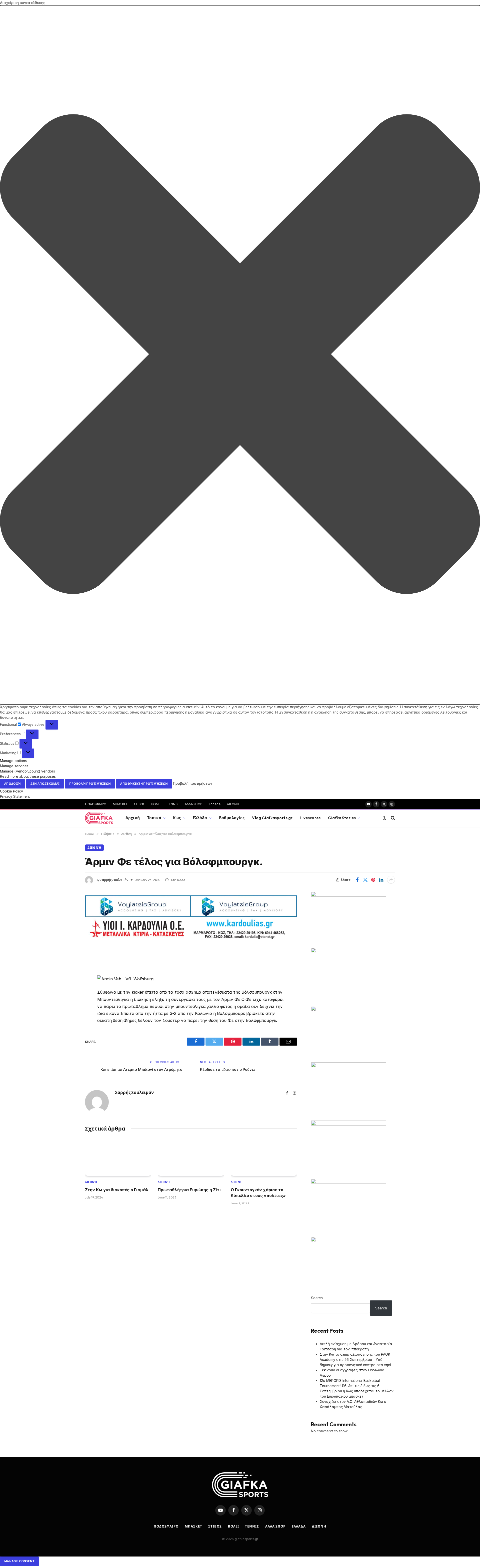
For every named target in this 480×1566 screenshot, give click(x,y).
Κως (177, 817)
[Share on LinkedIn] (381, 880)
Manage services (14, 766)
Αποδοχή (12, 783)
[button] (240, 354)
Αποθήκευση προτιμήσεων (144, 783)
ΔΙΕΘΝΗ (233, 804)
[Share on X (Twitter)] (365, 880)
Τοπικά (154, 817)
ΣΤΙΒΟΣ (139, 804)
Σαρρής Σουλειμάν (114, 880)
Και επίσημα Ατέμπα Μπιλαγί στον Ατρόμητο (141, 1069)
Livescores (310, 817)
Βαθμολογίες (232, 817)
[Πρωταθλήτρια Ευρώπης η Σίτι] (191, 1157)
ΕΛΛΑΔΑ (214, 804)
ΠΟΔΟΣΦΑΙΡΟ (95, 804)
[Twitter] (67, 978)
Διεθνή (94, 847)
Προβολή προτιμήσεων (90, 783)
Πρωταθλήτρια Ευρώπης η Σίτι (189, 1189)
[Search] (392, 818)
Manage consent (19, 1561)
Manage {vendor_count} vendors (27, 771)
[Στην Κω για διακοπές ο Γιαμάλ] (118, 1157)
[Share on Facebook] (357, 880)
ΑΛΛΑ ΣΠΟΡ (193, 804)
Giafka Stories (342, 817)
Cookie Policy (11, 791)
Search (317, 1298)
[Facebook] (67, 965)
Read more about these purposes (28, 776)
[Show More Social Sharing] (391, 880)
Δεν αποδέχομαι (45, 783)
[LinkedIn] (67, 990)
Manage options (13, 761)
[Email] (67, 1016)
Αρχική (133, 817)
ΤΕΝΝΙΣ (172, 804)
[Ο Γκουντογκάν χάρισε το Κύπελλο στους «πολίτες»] (264, 1157)
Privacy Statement (15, 796)
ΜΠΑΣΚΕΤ (120, 804)
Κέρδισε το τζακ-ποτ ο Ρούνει (227, 1069)
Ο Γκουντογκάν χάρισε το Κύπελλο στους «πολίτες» (258, 1192)
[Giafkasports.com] (99, 818)
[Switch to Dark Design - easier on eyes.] (385, 818)
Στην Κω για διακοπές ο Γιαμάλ (116, 1189)
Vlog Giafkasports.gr (272, 817)
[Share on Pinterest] (373, 880)
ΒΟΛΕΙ (155, 804)
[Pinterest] (67, 1003)
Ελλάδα (200, 817)
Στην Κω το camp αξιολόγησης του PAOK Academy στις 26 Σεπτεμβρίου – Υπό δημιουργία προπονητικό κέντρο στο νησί (355, 1359)
